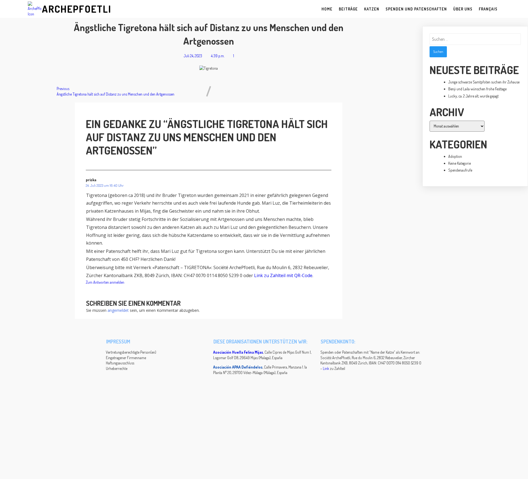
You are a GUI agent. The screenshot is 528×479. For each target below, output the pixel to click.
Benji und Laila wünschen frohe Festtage (477, 88)
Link (326, 368)
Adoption (455, 156)
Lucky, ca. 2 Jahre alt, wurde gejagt (473, 96)
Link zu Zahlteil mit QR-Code (283, 275)
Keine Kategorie (459, 163)
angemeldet (118, 310)
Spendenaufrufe (460, 170)
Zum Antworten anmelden (105, 282)
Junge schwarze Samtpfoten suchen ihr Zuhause (483, 82)
